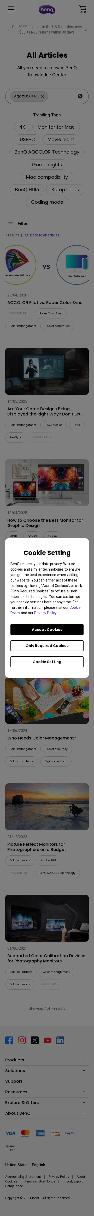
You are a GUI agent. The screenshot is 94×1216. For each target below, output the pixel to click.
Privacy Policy (45, 613)
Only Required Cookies (47, 645)
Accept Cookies (47, 629)
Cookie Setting (47, 661)
